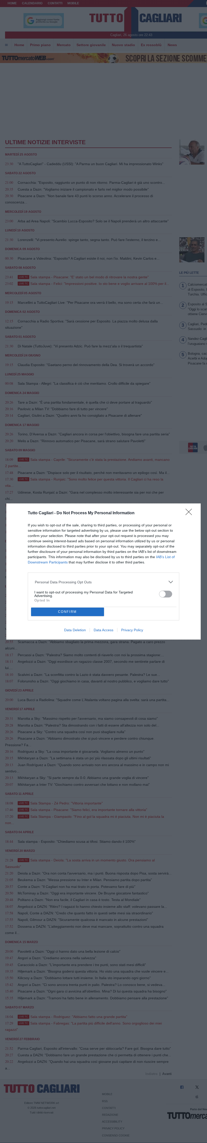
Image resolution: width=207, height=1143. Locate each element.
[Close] (190, 513)
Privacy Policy (132, 630)
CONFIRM (67, 612)
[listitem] (103, 582)
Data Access (103, 630)
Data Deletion (75, 630)
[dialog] (103, 571)
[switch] (165, 594)
